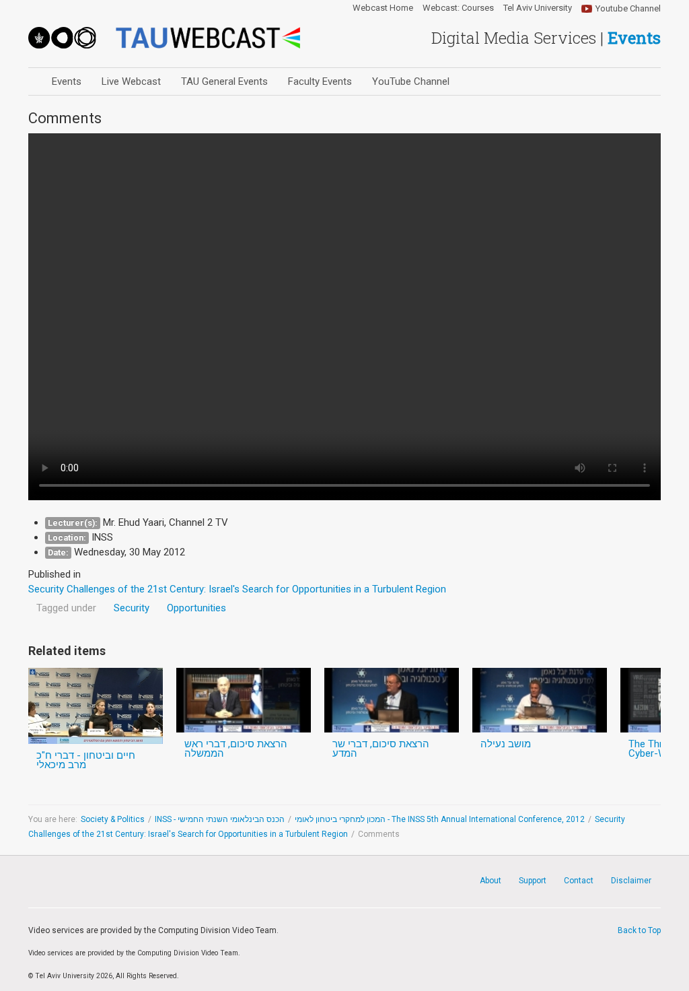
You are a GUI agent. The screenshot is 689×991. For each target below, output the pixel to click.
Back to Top (639, 930)
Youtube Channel (628, 8)
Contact (578, 880)
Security (131, 608)
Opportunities (196, 608)
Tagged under (66, 608)
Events (66, 81)
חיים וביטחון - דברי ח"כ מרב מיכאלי (85, 760)
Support (532, 880)
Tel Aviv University (537, 8)
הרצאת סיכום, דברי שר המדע (380, 748)
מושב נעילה (505, 744)
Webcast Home (383, 8)
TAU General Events (224, 81)
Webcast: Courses (458, 8)
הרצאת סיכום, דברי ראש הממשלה (235, 748)
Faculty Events (320, 81)
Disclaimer (631, 880)
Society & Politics (113, 819)
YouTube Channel (410, 81)
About (490, 880)
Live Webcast (131, 81)
